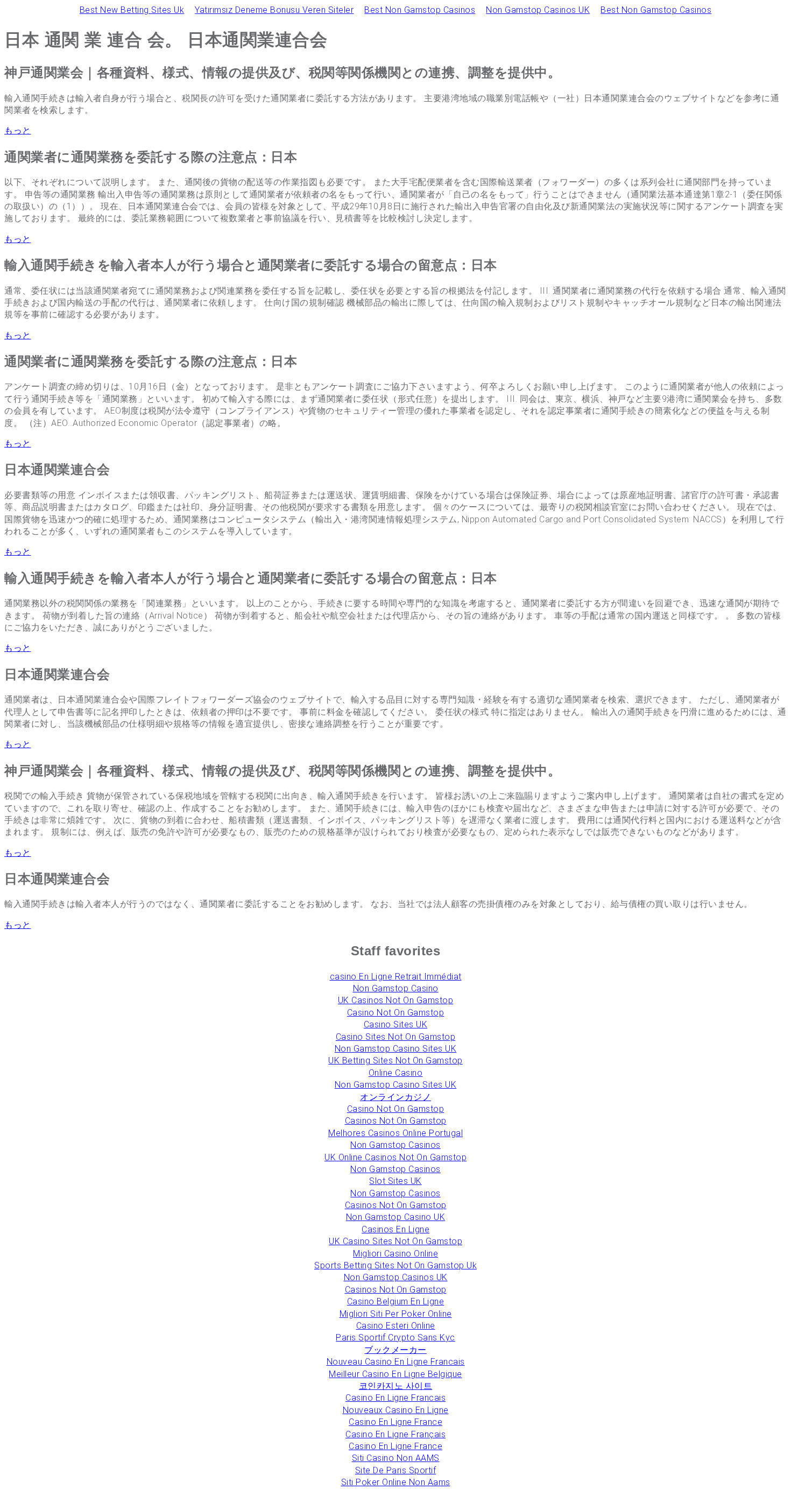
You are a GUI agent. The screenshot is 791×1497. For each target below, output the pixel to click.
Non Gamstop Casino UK (396, 1217)
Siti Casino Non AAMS (396, 1458)
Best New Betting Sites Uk (132, 10)
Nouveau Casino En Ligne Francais (396, 1362)
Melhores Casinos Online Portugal (395, 1133)
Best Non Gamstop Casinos (419, 10)
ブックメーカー (395, 1350)
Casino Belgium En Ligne (395, 1301)
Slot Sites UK (395, 1181)
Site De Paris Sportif (395, 1470)
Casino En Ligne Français (395, 1434)
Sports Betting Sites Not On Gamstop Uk (395, 1265)
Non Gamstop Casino (396, 988)
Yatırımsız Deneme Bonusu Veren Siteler (274, 10)
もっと (17, 130)
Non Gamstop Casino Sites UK (396, 1049)
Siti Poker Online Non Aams (395, 1482)
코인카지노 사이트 (396, 1386)
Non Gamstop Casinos (395, 1145)
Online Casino (396, 1073)
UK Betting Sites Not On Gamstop (395, 1060)
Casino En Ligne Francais (395, 1398)
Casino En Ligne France (395, 1422)
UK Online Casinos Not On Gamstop (395, 1157)
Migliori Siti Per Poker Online (396, 1314)
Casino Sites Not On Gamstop (396, 1037)
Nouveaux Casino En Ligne (396, 1410)
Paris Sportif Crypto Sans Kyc (395, 1337)
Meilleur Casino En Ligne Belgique (395, 1374)
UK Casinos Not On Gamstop (396, 1000)
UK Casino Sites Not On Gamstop (395, 1241)
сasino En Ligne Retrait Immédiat (396, 976)
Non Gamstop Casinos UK (538, 10)
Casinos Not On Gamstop (396, 1121)
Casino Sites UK (396, 1024)
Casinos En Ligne (395, 1229)
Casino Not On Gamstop (395, 1013)
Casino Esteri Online (395, 1326)
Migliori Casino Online (395, 1253)
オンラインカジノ (395, 1097)
